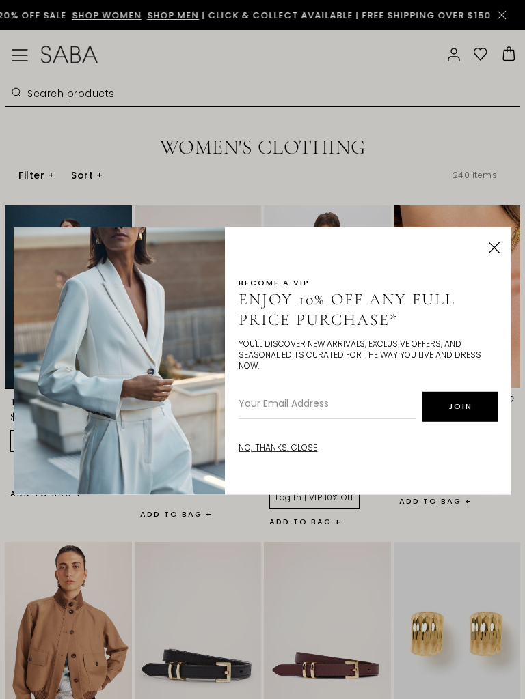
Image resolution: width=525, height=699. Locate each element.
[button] (494, 248)
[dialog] (262, 349)
